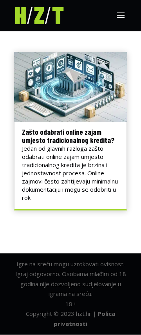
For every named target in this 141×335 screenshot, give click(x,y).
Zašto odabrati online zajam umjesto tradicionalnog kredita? (68, 135)
